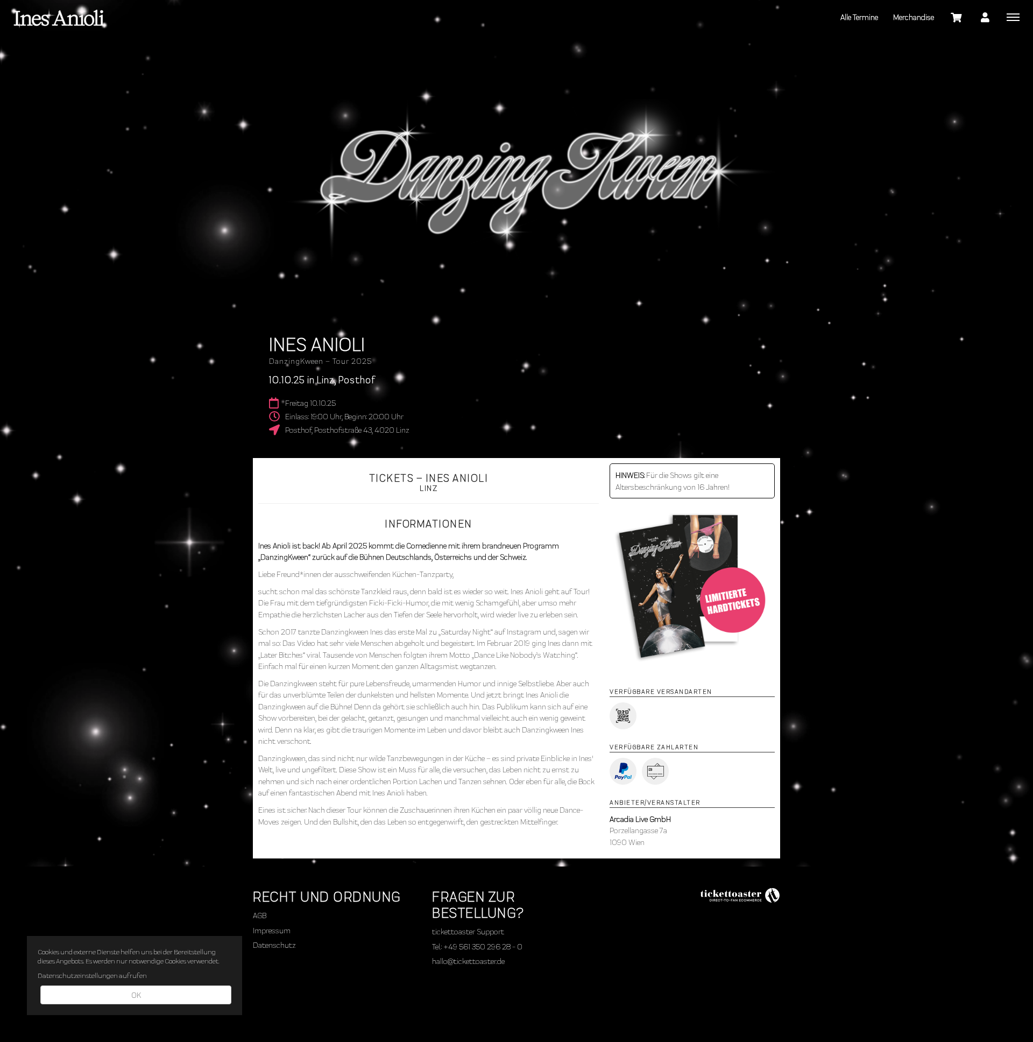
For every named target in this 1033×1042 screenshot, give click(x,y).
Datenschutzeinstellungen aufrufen (92, 975)
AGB (259, 915)
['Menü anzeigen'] (1013, 16)
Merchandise (913, 17)
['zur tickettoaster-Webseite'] (739, 894)
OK (136, 994)
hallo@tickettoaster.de (468, 961)
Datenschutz (274, 944)
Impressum (272, 930)
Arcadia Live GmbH (640, 818)
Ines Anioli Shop (59, 16)
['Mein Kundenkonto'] (985, 17)
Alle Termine (859, 17)
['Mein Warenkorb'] (956, 17)
